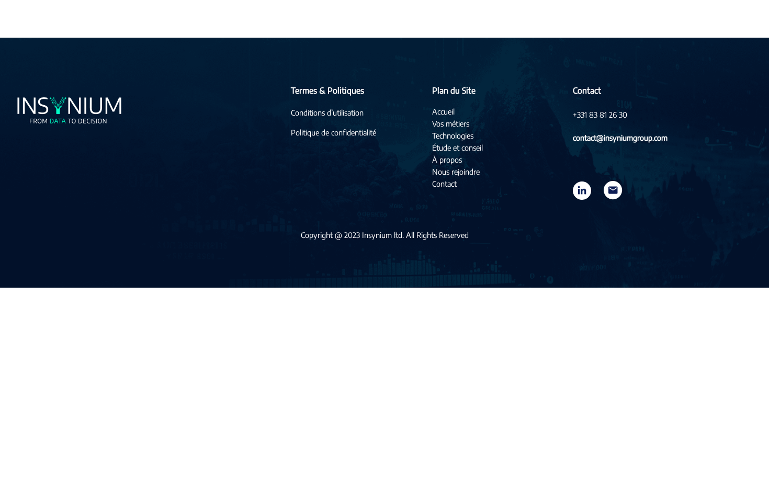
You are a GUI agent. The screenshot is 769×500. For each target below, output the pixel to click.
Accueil (443, 111)
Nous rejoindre (456, 171)
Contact (444, 183)
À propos (447, 159)
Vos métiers (450, 123)
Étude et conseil (457, 147)
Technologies (452, 135)
